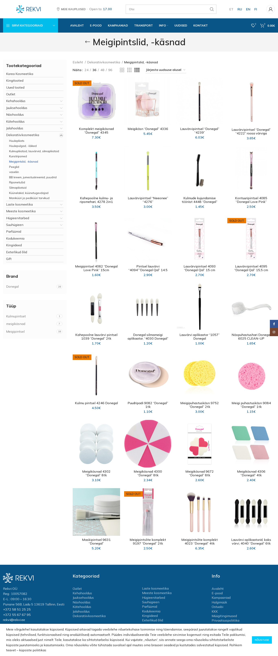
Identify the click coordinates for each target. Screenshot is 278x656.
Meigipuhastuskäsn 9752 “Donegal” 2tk (199, 405)
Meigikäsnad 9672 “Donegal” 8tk (199, 473)
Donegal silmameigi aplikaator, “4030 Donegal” (148, 336)
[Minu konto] (270, 9)
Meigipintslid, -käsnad (23, 161)
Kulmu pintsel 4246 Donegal (96, 403)
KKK (215, 611)
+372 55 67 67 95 (17, 615)
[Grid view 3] (129, 70)
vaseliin (14, 172)
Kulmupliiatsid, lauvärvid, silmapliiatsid (34, 151)
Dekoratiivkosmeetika (22, 135)
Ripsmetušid (17, 182)
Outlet (10, 94)
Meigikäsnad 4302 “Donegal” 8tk (96, 473)
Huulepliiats (16, 141)
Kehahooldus (15, 101)
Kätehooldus (15, 121)
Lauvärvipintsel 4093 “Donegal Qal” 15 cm (200, 268)
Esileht (78, 62)
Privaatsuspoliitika (225, 620)
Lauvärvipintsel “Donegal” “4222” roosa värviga (251, 131)
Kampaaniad (221, 597)
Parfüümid (13, 231)
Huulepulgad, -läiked (23, 146)
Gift (9, 259)
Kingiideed (14, 245)
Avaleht (218, 589)
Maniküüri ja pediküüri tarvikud (29, 198)
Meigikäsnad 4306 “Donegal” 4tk (251, 473)
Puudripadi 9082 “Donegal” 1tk (148, 405)
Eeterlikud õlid (16, 252)
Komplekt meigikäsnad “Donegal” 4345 (96, 130)
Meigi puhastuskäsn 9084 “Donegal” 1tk (251, 405)
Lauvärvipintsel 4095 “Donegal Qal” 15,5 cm (251, 268)
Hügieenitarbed (17, 218)
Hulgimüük (219, 602)
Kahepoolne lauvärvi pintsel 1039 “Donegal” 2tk (96, 336)
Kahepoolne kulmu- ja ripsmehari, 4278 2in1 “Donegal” (96, 201)
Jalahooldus (14, 128)
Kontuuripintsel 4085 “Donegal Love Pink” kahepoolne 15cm (251, 201)
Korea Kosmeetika (19, 74)
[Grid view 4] (137, 70)
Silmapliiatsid (17, 187)
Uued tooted (15, 87)
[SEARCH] (212, 9)
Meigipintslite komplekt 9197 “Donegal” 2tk (148, 541)
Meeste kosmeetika (21, 211)
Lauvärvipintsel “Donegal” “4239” (199, 130)
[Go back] (87, 42)
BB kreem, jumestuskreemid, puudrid (33, 177)
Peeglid (14, 167)
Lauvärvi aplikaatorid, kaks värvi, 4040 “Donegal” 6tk (251, 541)
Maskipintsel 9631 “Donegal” (96, 541)
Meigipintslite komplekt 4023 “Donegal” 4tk (199, 541)
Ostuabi (217, 607)
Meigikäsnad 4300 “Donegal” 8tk (148, 473)
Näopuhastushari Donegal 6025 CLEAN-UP (251, 336)
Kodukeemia (15, 238)
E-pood (217, 593)
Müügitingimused (224, 616)
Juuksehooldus (16, 108)
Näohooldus (15, 114)
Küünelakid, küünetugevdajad (28, 193)
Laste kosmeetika (19, 204)
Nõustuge (262, 639)
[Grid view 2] (122, 70)
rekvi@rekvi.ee (14, 620)
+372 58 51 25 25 (17, 609)
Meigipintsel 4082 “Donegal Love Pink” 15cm (96, 268)
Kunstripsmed (18, 156)
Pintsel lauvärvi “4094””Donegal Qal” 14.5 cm (147, 270)
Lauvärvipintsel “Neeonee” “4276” (148, 200)
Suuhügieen (14, 225)
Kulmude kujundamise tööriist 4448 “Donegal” (199, 200)
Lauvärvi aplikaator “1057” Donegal (199, 336)
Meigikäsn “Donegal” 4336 (148, 129)
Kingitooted (14, 80)
